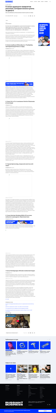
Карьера (29, 392)
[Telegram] (47, 404)
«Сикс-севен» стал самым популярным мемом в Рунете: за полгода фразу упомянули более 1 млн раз (45, 376)
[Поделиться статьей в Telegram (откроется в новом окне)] (29, 16)
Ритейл (41, 392)
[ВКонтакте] (50, 404)
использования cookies (19, 410)
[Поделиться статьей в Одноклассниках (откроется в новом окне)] (32, 16)
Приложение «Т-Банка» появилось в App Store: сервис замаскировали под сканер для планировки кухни (33, 376)
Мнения (39, 1)
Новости (31, 1)
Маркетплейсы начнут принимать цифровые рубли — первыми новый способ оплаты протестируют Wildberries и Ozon (22, 377)
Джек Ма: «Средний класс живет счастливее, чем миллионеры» (17, 306)
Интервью (46, 1)
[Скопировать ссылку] (34, 16)
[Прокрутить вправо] (49, 339)
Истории (35, 1)
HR (28, 396)
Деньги (7, 20)
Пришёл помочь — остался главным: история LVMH (45, 352)
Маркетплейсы (42, 388)
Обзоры (42, 1)
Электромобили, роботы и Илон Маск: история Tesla (33, 352)
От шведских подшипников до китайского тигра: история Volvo (22, 352)
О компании (7, 388)
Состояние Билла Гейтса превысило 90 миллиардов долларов (17, 308)
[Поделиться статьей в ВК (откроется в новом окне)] (30, 16)
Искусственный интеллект (32, 388)
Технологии (42, 396)
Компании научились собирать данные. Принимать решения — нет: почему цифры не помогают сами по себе (11, 353)
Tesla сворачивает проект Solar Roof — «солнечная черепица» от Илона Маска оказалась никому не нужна (11, 376)
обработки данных (27, 410)
